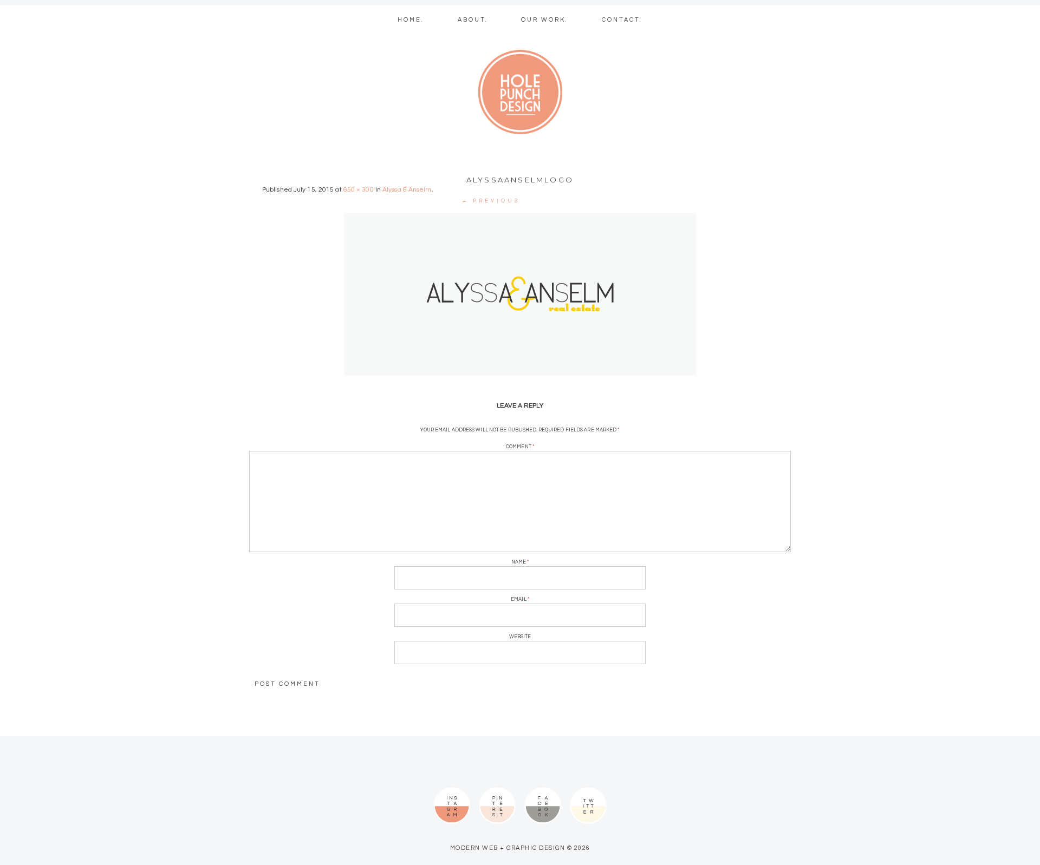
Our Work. (544, 20)
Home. (411, 20)
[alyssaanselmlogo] (520, 294)
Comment (520, 446)
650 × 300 (358, 189)
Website (520, 636)
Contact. (622, 20)
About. (473, 20)
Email (520, 599)
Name (520, 562)
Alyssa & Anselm (407, 189)
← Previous (490, 201)
